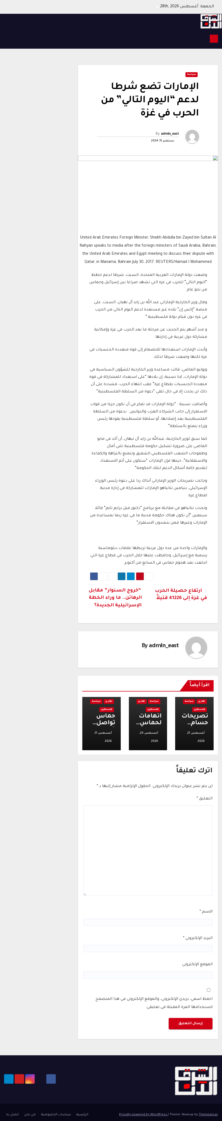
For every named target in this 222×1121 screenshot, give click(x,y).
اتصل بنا (12, 1115)
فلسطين (199, 709)
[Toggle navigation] (9, 38)
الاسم (206, 912)
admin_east (170, 134)
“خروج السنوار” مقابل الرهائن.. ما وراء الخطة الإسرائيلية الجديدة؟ (115, 598)
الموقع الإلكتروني (197, 965)
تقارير (201, 701)
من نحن (30, 1115)
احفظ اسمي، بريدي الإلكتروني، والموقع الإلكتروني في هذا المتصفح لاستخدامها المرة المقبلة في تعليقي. (154, 1003)
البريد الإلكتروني (198, 938)
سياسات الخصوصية (56, 1115)
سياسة (191, 74)
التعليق (205, 799)
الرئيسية (82, 1115)
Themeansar (208, 1115)
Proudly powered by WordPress (143, 1115)
